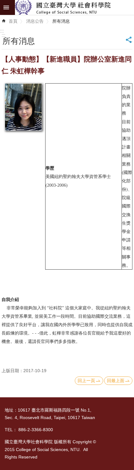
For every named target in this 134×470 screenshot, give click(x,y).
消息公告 (35, 21)
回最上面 (115, 380)
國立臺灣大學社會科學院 (74, 7)
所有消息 (61, 21)
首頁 (13, 21)
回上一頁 (86, 380)
